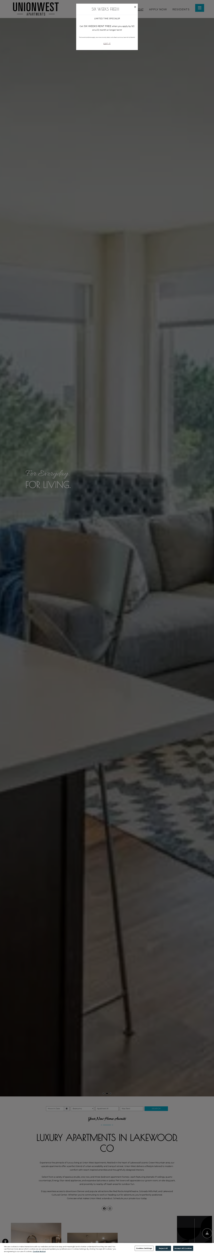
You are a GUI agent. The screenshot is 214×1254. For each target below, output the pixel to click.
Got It (107, 44)
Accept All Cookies (183, 1248)
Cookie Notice (39, 1251)
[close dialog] (135, 7)
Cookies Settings (144, 1248)
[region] (107, 1248)
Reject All (163, 1248)
